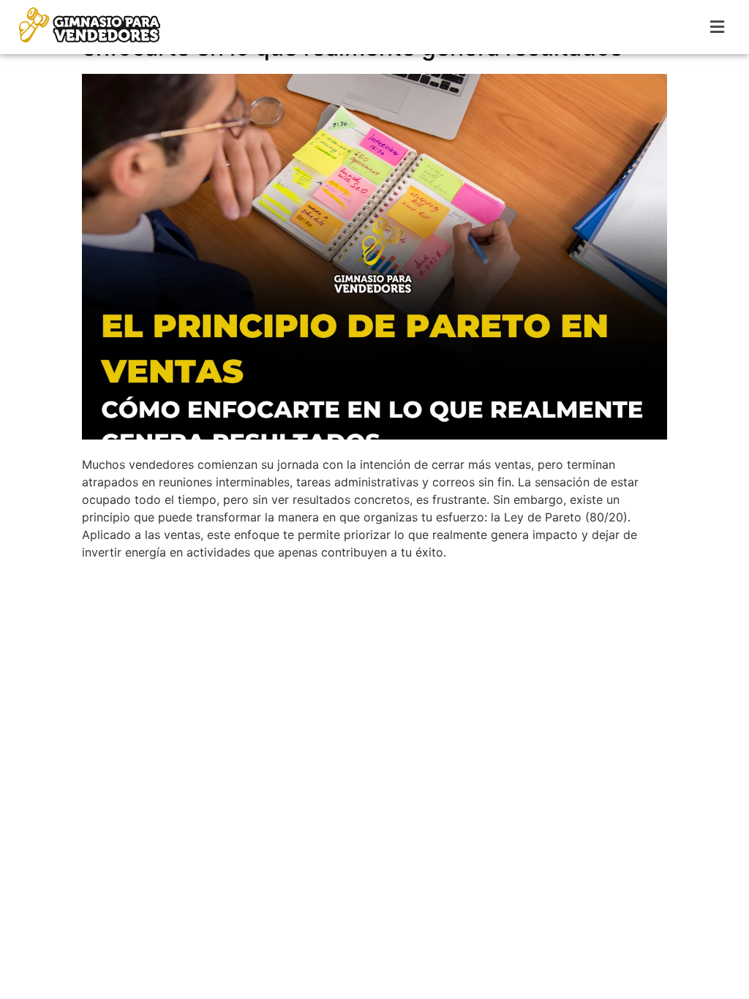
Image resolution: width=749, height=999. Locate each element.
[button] (717, 26)
